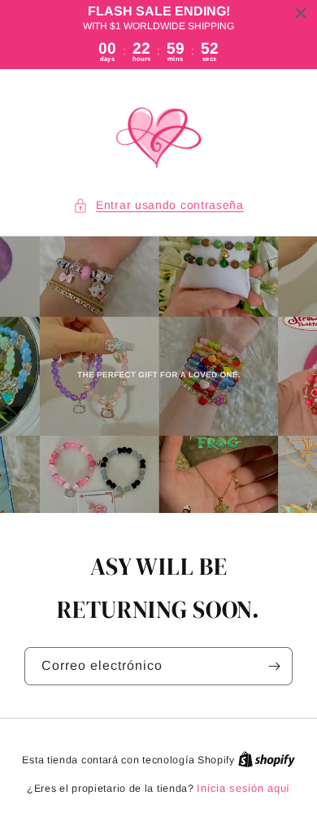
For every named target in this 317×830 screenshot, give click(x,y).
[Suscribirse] (274, 666)
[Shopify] (266, 760)
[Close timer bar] (300, 13)
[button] (158, 205)
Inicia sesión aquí (243, 788)
